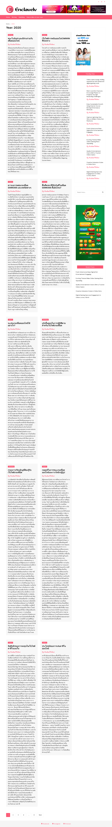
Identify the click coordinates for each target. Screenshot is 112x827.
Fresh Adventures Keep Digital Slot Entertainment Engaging (95, 130)
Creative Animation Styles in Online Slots (95, 163)
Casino (44, 35)
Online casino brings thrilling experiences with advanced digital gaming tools (95, 81)
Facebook (46, 824)
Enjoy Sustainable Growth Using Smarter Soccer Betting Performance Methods (95, 107)
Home (8, 17)
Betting (14, 17)
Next (40, 815)
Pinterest (68, 824)
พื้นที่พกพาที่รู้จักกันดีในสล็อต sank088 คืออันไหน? (54, 186)
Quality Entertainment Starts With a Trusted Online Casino (94, 153)
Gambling (22, 17)
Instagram (57, 824)
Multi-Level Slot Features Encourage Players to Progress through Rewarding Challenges (95, 93)
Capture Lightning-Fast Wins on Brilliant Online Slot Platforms (95, 119)
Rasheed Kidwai (15, 44)
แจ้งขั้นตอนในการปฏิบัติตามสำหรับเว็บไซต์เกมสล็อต (54, 324)
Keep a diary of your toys (35, 17)
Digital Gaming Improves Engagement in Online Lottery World (94, 173)
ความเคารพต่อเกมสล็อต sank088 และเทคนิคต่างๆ (19, 186)
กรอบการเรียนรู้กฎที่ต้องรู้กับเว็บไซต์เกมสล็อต (19, 471)
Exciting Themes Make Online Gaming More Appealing (94, 141)
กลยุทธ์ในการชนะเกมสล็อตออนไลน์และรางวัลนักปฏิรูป (53, 471)
